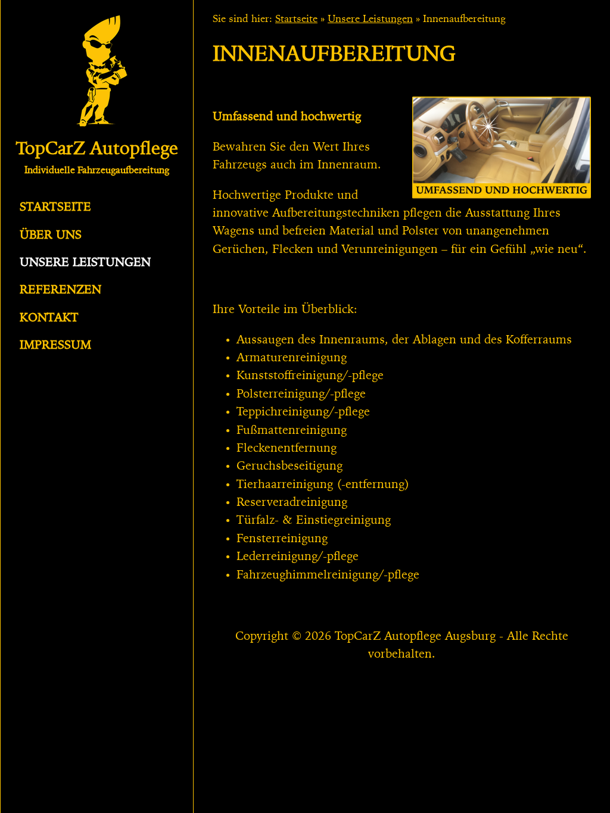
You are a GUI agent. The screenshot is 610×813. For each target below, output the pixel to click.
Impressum (55, 346)
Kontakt (49, 318)
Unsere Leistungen (85, 263)
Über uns (51, 236)
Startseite (55, 208)
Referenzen (60, 290)
